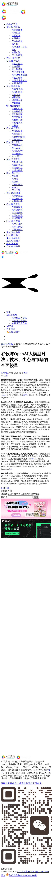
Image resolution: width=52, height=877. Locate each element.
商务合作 (14, 783)
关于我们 (10, 329)
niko (25, 373)
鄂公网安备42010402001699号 (23, 875)
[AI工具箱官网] (15, 254)
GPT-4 (25, 395)
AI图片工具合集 (19, 323)
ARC (33, 459)
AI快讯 (9, 344)
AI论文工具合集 (19, 320)
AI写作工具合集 (19, 318)
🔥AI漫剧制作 (13, 332)
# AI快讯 (5, 488)
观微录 (38, 783)
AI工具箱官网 (23, 871)
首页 (8, 312)
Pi (11, 469)
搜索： (4, 497)
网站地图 (5, 783)
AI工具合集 (11, 315)
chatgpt (4, 395)
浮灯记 (31, 783)
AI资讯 (9, 326)
